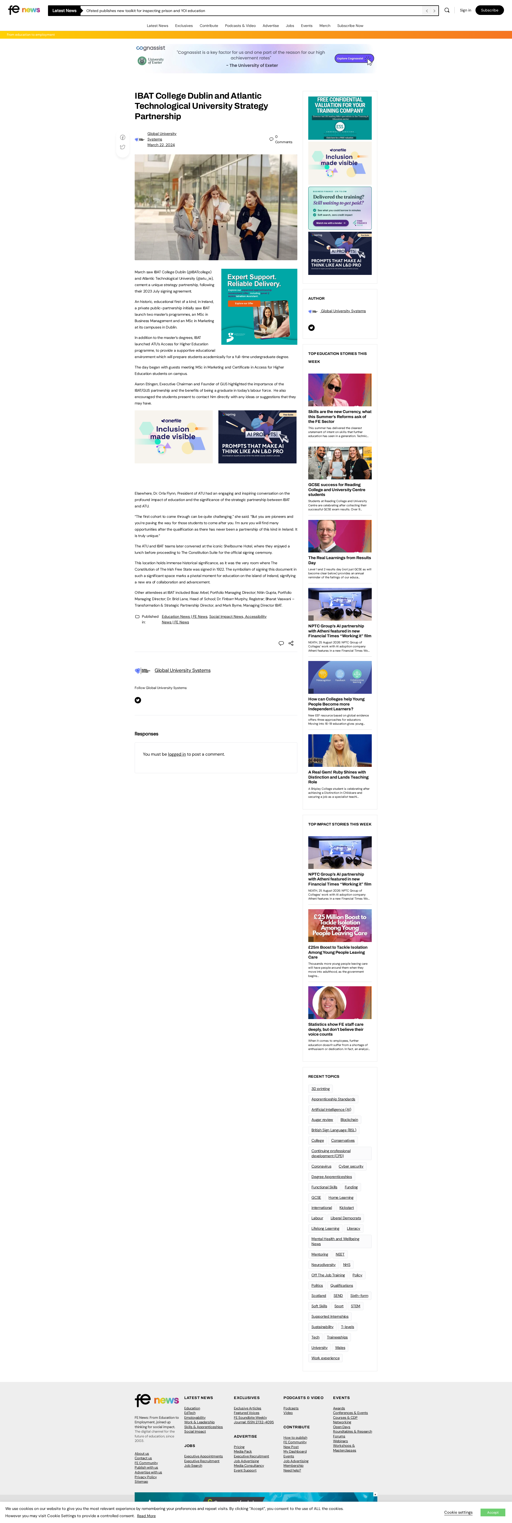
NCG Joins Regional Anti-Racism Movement (123, 10)
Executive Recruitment (201, 1461)
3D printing (320, 1088)
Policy (357, 1275)
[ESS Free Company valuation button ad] (340, 117)
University (319, 1347)
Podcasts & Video (240, 25)
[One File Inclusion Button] (174, 460)
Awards (339, 1408)
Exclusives (184, 25)
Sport (338, 1306)
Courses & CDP (345, 1417)
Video (288, 1412)
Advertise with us (148, 1472)
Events (307, 25)
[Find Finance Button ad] (340, 207)
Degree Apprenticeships (331, 1176)
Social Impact (195, 1431)
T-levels (347, 1326)
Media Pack (243, 1451)
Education (192, 1408)
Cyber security (351, 1166)
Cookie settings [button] (458, 1512)
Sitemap (141, 1481)
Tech (315, 1337)
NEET (340, 1254)
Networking (342, 1422)
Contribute (209, 25)
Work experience (325, 1358)
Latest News (157, 25)
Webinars (340, 1441)
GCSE (316, 1197)
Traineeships (337, 1337)
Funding (351, 1187)
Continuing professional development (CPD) (330, 1153)
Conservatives (343, 1140)
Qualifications (341, 1285)
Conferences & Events (350, 1412)
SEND (338, 1295)
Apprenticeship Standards (333, 1099)
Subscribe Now (350, 25)
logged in (177, 754)
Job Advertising (246, 1461)
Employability (195, 1417)
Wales (340, 1347)
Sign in (465, 10)
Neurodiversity (323, 1264)
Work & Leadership (199, 1422)
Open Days (341, 1427)
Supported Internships (330, 1316)
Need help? (292, 1470)
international (321, 1207)
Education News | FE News (184, 616)
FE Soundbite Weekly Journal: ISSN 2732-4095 (254, 1420)
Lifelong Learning (325, 1228)
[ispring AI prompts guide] (257, 460)
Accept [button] (493, 1512)
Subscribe (489, 10)
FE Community (146, 1463)
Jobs (290, 25)
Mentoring (319, 1254)
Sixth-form (359, 1295)
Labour (317, 1218)
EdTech (189, 1412)
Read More (146, 1515)
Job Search (193, 1465)
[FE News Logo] (24, 10)
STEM (355, 1306)
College (317, 1140)
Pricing (239, 1447)
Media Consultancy (249, 1465)
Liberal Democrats (346, 1218)
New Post (291, 1447)
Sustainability (322, 1326)
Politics (317, 1285)
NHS (346, 1264)
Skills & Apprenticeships (203, 1427)
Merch (324, 25)
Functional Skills (324, 1187)
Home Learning (341, 1197)
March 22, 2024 (161, 144)
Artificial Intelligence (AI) (331, 1109)
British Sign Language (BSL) (333, 1130)
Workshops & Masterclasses (344, 1448)
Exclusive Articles (247, 1408)
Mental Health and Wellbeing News (335, 1241)
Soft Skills (319, 1306)
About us (142, 1453)
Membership (293, 1465)
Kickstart (346, 1207)
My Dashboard (295, 1451)
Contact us (143, 1458)
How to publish (295, 1437)
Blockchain (349, 1119)
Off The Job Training (328, 1275)
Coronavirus (321, 1166)
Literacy (353, 1228)
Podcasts (291, 1408)
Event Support (245, 1470)
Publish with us (146, 1467)
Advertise (271, 25)
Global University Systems (182, 670)
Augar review (322, 1119)
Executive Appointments (203, 1456)
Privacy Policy (146, 1477)
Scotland (318, 1295)
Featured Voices (246, 1412)
